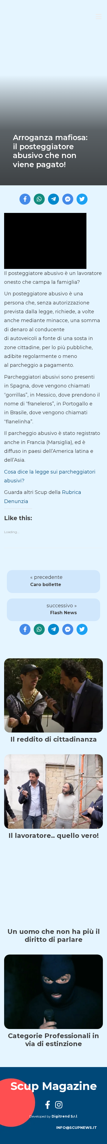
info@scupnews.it (76, 1127)
